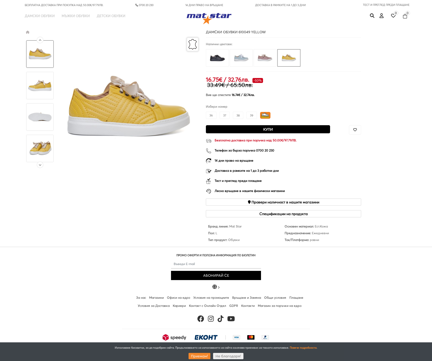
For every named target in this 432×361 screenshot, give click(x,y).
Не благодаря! (228, 356)
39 (251, 115)
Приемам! (199, 356)
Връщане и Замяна (246, 298)
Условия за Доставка (154, 306)
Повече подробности (303, 347)
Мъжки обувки (76, 16)
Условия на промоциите (211, 298)
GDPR (233, 306)
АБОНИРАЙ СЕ (216, 275)
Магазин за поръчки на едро (280, 306)
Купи (268, 129)
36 (211, 115)
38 (238, 115)
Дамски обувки (40, 16)
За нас (141, 298)
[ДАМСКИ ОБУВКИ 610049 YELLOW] (40, 54)
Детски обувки (111, 16)
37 (224, 115)
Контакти (248, 306)
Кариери (179, 306)
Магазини (156, 298)
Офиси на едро (178, 298)
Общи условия (275, 298)
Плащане (296, 298)
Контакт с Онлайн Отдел (207, 306)
